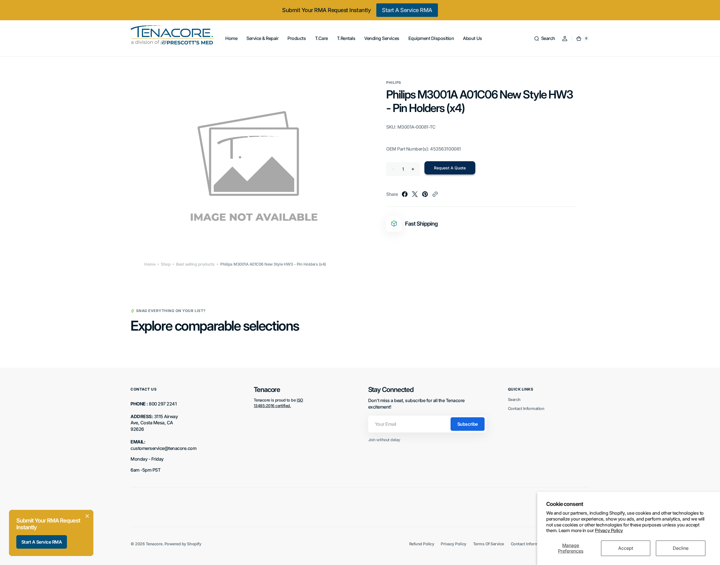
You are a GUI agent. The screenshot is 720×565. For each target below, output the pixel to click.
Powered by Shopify (183, 543)
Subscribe (467, 424)
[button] (544, 38)
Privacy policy (453, 543)
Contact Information (526, 408)
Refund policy (421, 543)
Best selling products (195, 264)
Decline (680, 548)
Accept (625, 548)
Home (149, 264)
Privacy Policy (609, 530)
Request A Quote (450, 167)
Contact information (529, 543)
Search (514, 399)
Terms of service (488, 543)
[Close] (87, 516)
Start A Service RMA (407, 10)
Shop (165, 264)
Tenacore (154, 543)
